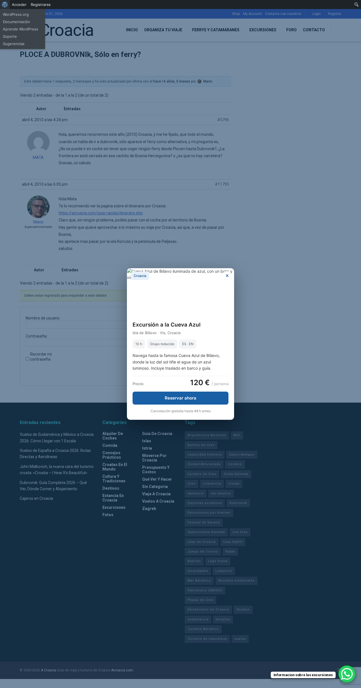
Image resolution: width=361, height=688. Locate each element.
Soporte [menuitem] (10, 36)
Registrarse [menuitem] (41, 4)
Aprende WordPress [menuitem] (20, 29)
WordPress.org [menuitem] (16, 14)
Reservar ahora (180, 398)
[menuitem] (5, 4)
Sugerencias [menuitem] (14, 43)
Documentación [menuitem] (16, 21)
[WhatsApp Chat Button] (346, 673)
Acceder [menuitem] (19, 4)
